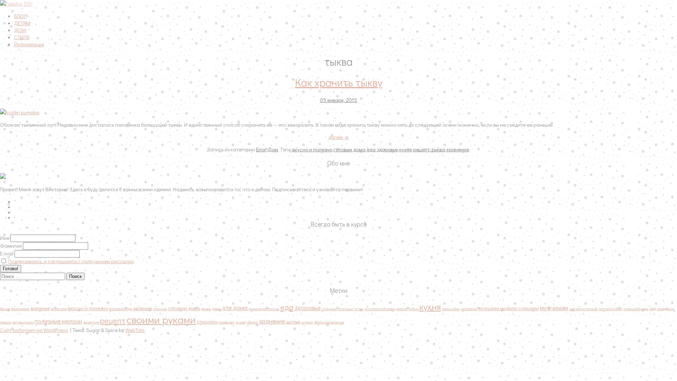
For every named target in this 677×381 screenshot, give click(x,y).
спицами (207, 321)
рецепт (421, 149)
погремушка (22, 322)
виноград (59, 308)
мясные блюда (635, 308)
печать (5, 322)
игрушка (329, 308)
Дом (273, 149)
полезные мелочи (58, 321)
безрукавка (20, 308)
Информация (29, 44)
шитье (293, 321)
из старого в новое (380, 308)
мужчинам (554, 307)
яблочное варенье (329, 322)
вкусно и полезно (312, 149)
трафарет (226, 322)
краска (402, 308)
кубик (413, 308)
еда (371, 149)
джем (216, 308)
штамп (307, 322)
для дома (235, 307)
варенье (40, 308)
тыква (438, 149)
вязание (142, 308)
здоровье (387, 149)
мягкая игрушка (583, 308)
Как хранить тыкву (338, 82)
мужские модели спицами (508, 308)
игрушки (345, 308)
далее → (338, 136)
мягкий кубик (610, 308)
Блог (261, 149)
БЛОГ (20, 15)
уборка (252, 322)
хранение (457, 149)
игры (359, 308)
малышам (451, 308)
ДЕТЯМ (22, 22)
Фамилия (11, 245)
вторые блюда (120, 308)
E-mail (6, 253)
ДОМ (20, 30)
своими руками (161, 319)
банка (5, 308)
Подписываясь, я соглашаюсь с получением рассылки (71, 261)
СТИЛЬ (21, 37)
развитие (91, 322)
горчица (160, 308)
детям (206, 308)
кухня (405, 149)
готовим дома (349, 149)
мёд (652, 308)
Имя (4, 237)
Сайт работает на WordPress (34, 329)
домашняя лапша (264, 308)
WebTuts (135, 329)
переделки (666, 308)
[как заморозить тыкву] (106, 112)
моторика (469, 308)
